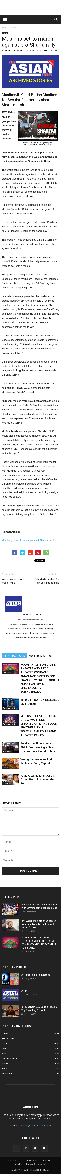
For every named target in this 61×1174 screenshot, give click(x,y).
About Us (46, 1160)
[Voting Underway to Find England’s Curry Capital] (10, 763)
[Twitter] (35, 1148)
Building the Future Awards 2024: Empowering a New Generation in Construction (37, 747)
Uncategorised (10, 1058)
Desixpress (8, 673)
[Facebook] (16, 1148)
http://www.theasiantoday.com (30, 619)
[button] (56, 19)
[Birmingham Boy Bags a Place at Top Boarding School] (10, 1011)
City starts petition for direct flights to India (47, 581)
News (13, 27)
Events (5, 768)
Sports (5, 1053)
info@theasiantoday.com (37, 1125)
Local (5, 1043)
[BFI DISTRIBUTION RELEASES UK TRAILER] (10, 704)
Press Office (13, 1160)
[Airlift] (10, 995)
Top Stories (8, 1038)
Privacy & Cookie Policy (37, 1164)
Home (5, 27)
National (6, 1063)
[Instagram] (26, 1148)
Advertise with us (30, 1160)
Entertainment (9, 708)
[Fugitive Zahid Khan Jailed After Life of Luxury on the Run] (10, 779)
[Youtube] (44, 1148)
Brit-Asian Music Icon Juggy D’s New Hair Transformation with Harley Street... (39, 924)
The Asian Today (13, 50)
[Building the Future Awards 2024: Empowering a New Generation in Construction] (10, 747)
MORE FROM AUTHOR (41, 656)
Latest (5, 784)
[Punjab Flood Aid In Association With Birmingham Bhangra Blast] (10, 909)
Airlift (24, 990)
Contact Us (18, 1164)
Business (7, 751)
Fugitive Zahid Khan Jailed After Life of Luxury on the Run (37, 779)
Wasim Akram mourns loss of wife (14, 581)
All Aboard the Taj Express (35, 974)
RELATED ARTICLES (14, 656)
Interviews (7, 1073)
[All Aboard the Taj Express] (10, 979)
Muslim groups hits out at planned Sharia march (28, 540)
